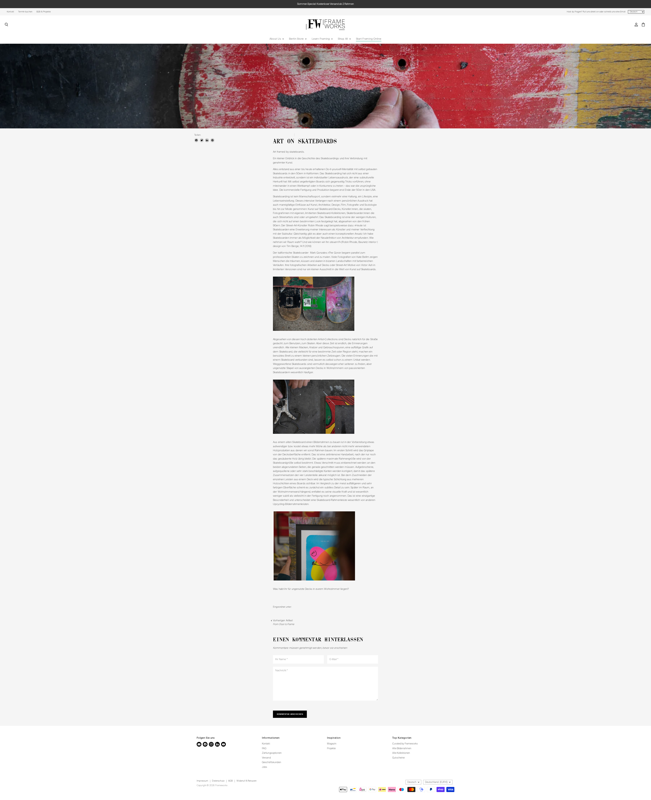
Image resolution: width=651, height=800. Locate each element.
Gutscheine (398, 758)
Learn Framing (321, 39)
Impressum (202, 781)
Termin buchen (25, 12)
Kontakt (10, 12)
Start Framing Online (368, 39)
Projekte (331, 748)
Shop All (343, 39)
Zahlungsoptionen (272, 753)
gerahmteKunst (313, 607)
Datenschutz (218, 781)
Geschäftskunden (271, 762)
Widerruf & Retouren (246, 781)
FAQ (264, 748)
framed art (298, 607)
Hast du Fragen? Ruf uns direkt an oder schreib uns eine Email (596, 12)
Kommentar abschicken (290, 714)
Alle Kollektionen (401, 753)
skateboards (328, 607)
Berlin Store (297, 39)
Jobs (264, 767)
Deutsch (411, 782)
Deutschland (436, 782)
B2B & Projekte (43, 12)
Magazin (331, 744)
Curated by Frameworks (405, 744)
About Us (276, 39)
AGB (230, 781)
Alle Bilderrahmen (401, 748)
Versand (266, 758)
